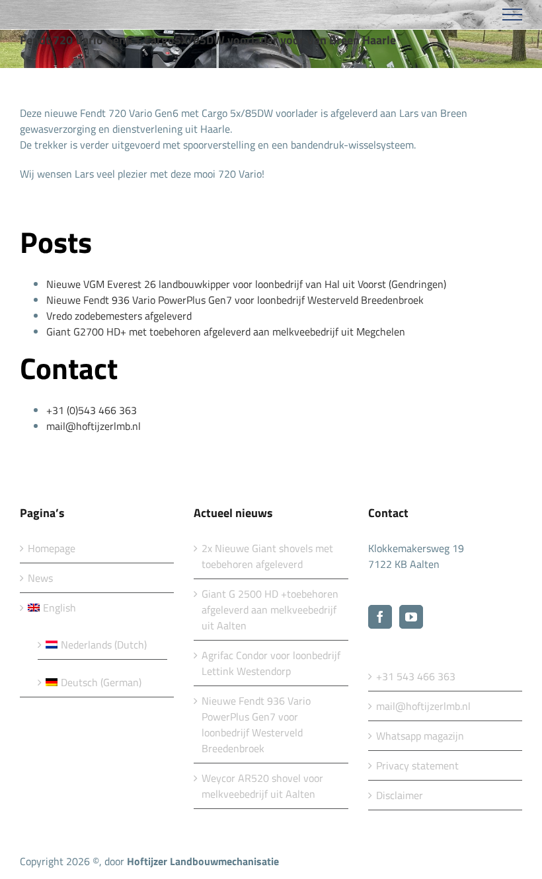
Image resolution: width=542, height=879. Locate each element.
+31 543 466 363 (415, 676)
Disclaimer (399, 795)
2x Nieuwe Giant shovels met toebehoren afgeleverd (267, 556)
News (40, 578)
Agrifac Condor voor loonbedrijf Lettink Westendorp (271, 663)
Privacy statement (417, 765)
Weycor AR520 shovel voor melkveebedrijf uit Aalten (262, 786)
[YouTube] (411, 617)
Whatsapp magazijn (420, 736)
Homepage (51, 548)
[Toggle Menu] (512, 14)
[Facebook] (380, 617)
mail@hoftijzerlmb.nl (423, 706)
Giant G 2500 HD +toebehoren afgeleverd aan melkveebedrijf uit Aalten (270, 609)
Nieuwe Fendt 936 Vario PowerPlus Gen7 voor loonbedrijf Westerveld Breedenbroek (256, 724)
